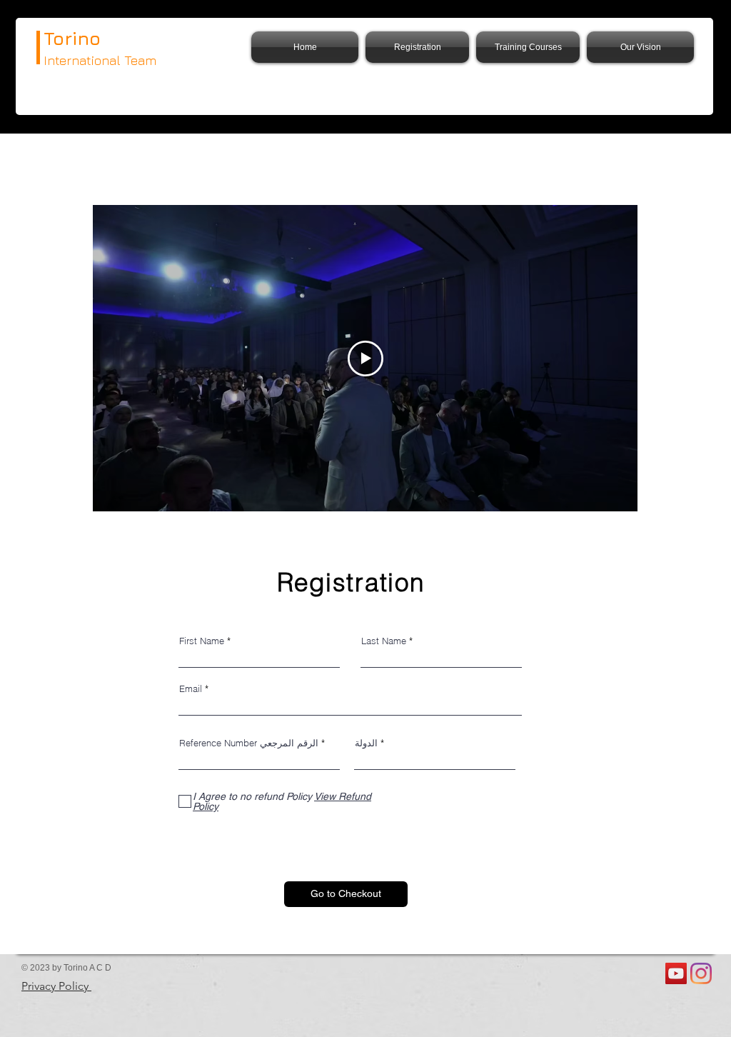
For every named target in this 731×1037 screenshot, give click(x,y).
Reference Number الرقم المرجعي (248, 743)
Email (190, 688)
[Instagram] (701, 973)
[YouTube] (676, 973)
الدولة (366, 743)
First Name (201, 641)
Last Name (383, 641)
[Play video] (365, 358)
